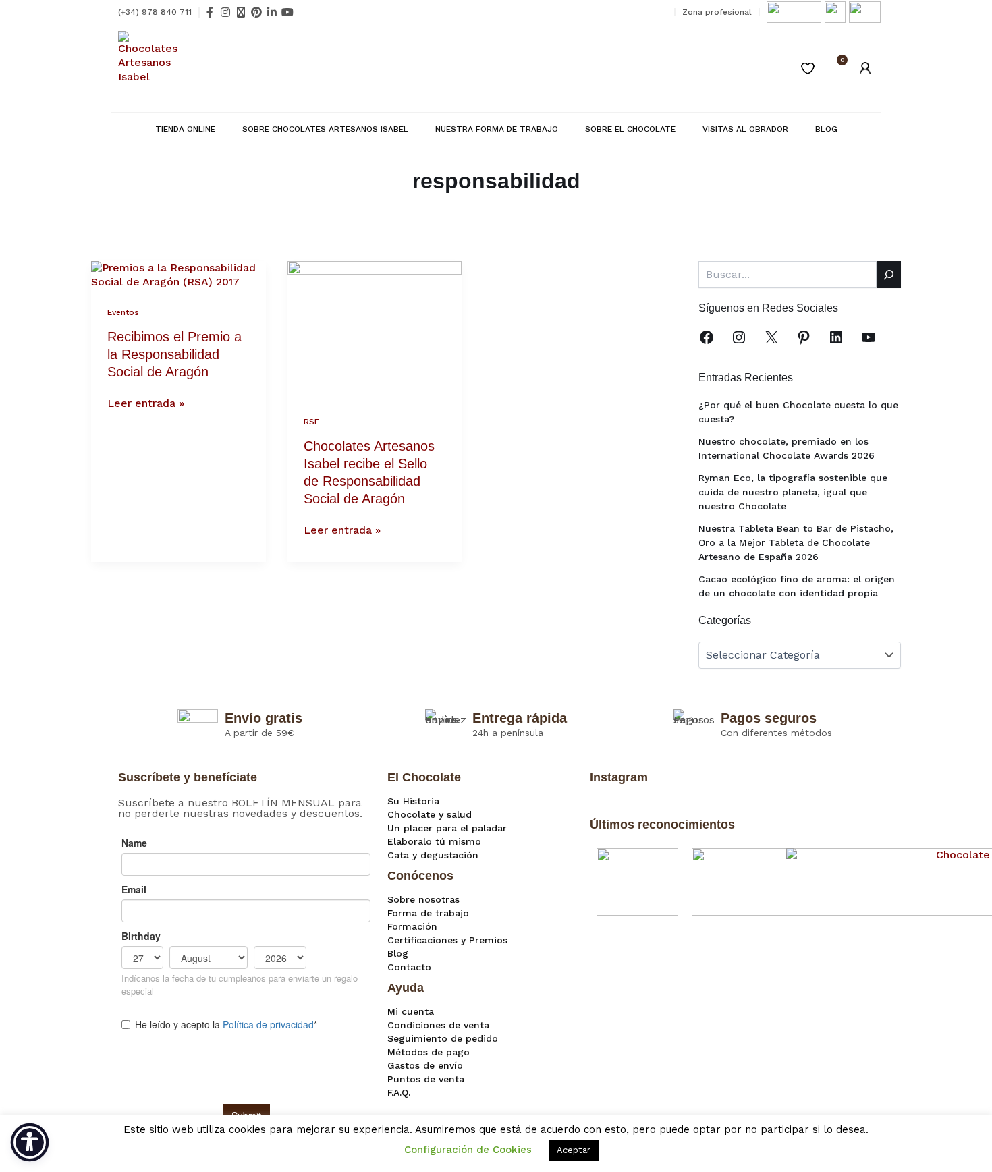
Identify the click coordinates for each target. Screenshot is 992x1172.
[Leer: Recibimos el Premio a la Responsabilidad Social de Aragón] (178, 274)
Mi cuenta (410, 1011)
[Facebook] (706, 337)
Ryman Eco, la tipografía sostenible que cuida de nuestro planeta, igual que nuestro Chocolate (792, 491)
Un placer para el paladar (447, 827)
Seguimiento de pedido (442, 1038)
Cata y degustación (432, 854)
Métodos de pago (428, 1052)
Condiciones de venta (438, 1025)
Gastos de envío (425, 1065)
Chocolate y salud (429, 814)
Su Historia (413, 801)
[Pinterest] (804, 337)
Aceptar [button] (573, 1150)
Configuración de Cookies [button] (468, 1150)
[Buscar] (889, 274)
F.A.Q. (398, 1092)
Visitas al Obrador (745, 129)
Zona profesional (717, 12)
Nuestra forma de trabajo (496, 129)
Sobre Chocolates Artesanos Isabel (325, 129)
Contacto (409, 966)
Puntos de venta (425, 1078)
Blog (826, 129)
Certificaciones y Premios (447, 939)
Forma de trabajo (428, 913)
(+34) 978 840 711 (155, 12)
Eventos (123, 312)
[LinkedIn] (836, 337)
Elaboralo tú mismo (434, 841)
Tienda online (185, 129)
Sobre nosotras (423, 899)
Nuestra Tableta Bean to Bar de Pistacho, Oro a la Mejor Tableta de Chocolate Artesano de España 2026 (795, 542)
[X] (771, 337)
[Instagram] (739, 337)
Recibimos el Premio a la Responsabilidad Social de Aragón (174, 354)
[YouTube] (868, 337)
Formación (412, 926)
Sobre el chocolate (630, 129)
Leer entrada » (145, 403)
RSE (311, 421)
